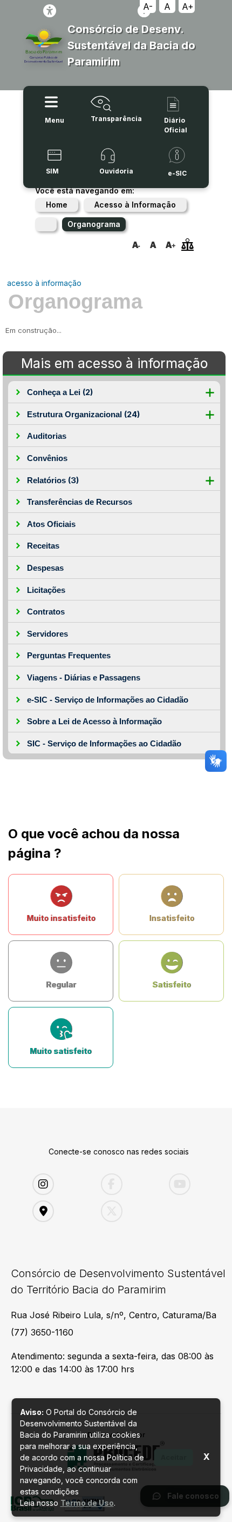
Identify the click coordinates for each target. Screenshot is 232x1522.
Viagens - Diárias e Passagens (83, 677)
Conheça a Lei (60, 392)
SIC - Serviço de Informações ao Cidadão (104, 743)
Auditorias (46, 435)
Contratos (46, 611)
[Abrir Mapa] (58, 1211)
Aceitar (174, 1457)
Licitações (46, 590)
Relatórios (53, 480)
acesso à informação (44, 283)
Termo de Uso (87, 1502)
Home (56, 204)
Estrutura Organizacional (83, 414)
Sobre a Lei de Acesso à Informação (94, 721)
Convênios (47, 458)
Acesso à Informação (135, 204)
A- (148, 6)
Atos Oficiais (51, 524)
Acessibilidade (49, 10)
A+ (188, 6)
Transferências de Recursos (79, 501)
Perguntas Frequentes (69, 655)
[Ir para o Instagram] (58, 1184)
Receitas (43, 545)
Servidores (47, 633)
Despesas (45, 567)
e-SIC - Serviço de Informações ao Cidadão (107, 699)
